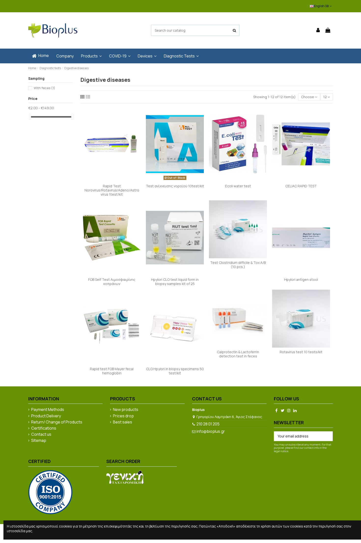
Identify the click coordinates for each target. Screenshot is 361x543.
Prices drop (123, 416)
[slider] (30, 117)
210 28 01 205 (208, 424)
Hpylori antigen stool (301, 279)
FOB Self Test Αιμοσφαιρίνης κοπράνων (111, 281)
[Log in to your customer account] (318, 30)
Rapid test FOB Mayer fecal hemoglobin (112, 371)
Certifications (43, 428)
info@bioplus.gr (210, 431)
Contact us (41, 434)
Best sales (122, 422)
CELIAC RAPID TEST (301, 186)
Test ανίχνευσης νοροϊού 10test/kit (175, 186)
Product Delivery (46, 416)
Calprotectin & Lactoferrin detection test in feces (238, 354)
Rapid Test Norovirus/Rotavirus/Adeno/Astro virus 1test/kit (111, 190)
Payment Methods (47, 409)
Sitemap (38, 440)
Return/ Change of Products (56, 422)
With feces (44, 88)
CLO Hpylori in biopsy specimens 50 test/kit (175, 371)
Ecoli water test (238, 186)
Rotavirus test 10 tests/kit (301, 352)
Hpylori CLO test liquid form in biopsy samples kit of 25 (175, 281)
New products (125, 409)
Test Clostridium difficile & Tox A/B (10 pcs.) (238, 264)
